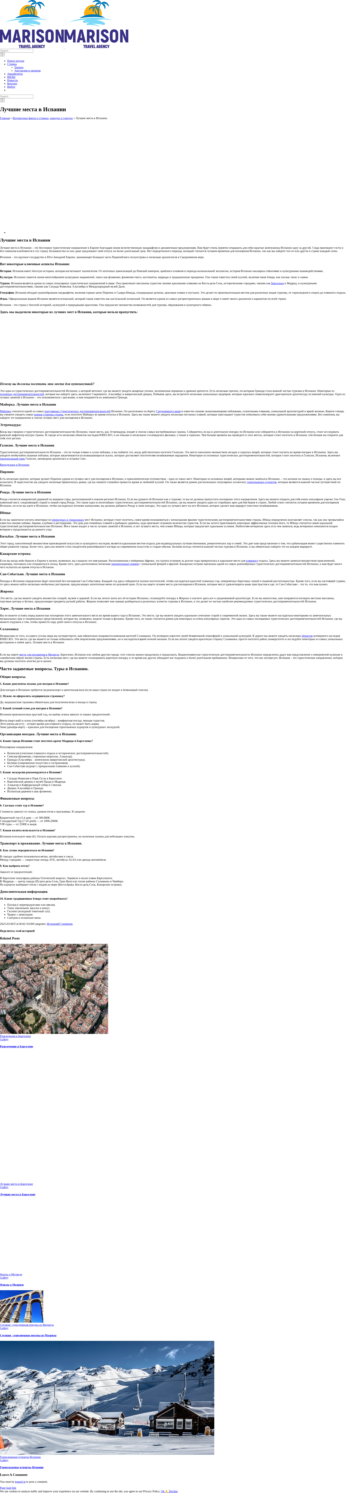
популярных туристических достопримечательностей (77, 411)
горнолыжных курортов (262, 482)
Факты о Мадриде (11, 1274)
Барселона (277, 283)
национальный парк (12, 458)
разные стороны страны (48, 414)
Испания (52, 923)
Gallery (4, 1039)
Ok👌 (165, 1491)
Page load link (8, 1487)
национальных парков (125, 563)
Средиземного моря (168, 411)
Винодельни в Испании (14, 464)
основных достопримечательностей (22, 394)
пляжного (252, 560)
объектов (307, 635)
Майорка (5, 411)
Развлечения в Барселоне (15, 1036)
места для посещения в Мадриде (39, 654)
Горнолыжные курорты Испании (20, 1457)
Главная (5, 118)
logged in (20, 1481)
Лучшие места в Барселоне (16, 1183)
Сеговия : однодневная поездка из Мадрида (27, 1324)
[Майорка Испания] (99, 232)
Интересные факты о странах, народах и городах (43, 118)
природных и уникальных (68, 519)
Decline (173, 1491)
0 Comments (65, 923)
